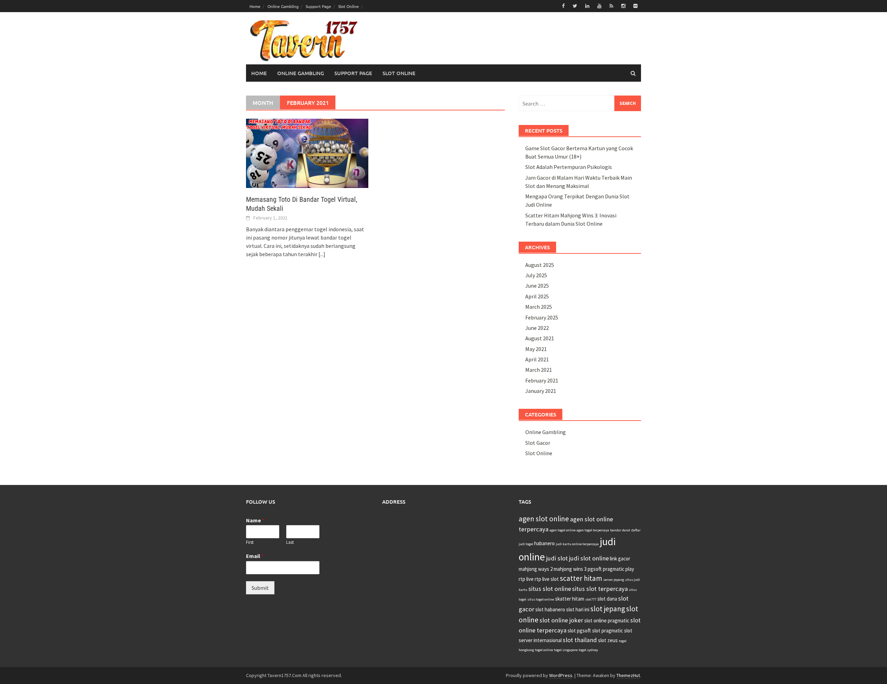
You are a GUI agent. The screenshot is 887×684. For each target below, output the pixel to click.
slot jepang (607, 608)
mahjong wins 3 (570, 569)
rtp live (526, 579)
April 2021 (537, 359)
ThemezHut (628, 675)
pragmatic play (618, 569)
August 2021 (539, 338)
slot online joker (561, 620)
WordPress (560, 675)
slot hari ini (577, 609)
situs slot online (549, 589)
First (250, 542)
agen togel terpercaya (593, 530)
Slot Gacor (537, 442)
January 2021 (540, 390)
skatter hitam (569, 598)
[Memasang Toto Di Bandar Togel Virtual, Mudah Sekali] (307, 152)
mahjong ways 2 (536, 569)
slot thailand (580, 640)
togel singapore (566, 650)
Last (290, 542)
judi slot (557, 558)
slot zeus (608, 640)
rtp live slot (547, 579)
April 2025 (537, 296)
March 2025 (538, 306)
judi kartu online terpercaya (577, 544)
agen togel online (563, 530)
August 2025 (539, 264)
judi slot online (589, 558)
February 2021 (541, 380)
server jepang (613, 579)
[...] (321, 254)
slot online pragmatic (606, 620)
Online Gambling (283, 6)
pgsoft (595, 569)
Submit (260, 587)
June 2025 (537, 285)
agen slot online (544, 518)
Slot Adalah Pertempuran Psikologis (568, 166)
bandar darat (620, 530)
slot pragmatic (607, 630)
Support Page (318, 6)
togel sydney (588, 650)
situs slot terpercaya (600, 589)
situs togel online (540, 599)
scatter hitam (581, 578)
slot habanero (550, 609)
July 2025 (536, 275)
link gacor (620, 558)
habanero (544, 543)
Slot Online (348, 6)
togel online (544, 650)
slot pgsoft (579, 630)
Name (255, 520)
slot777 (590, 599)
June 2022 (537, 327)
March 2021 (538, 369)
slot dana (607, 598)
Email (255, 555)
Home (255, 6)
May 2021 (536, 348)
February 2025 (541, 317)
